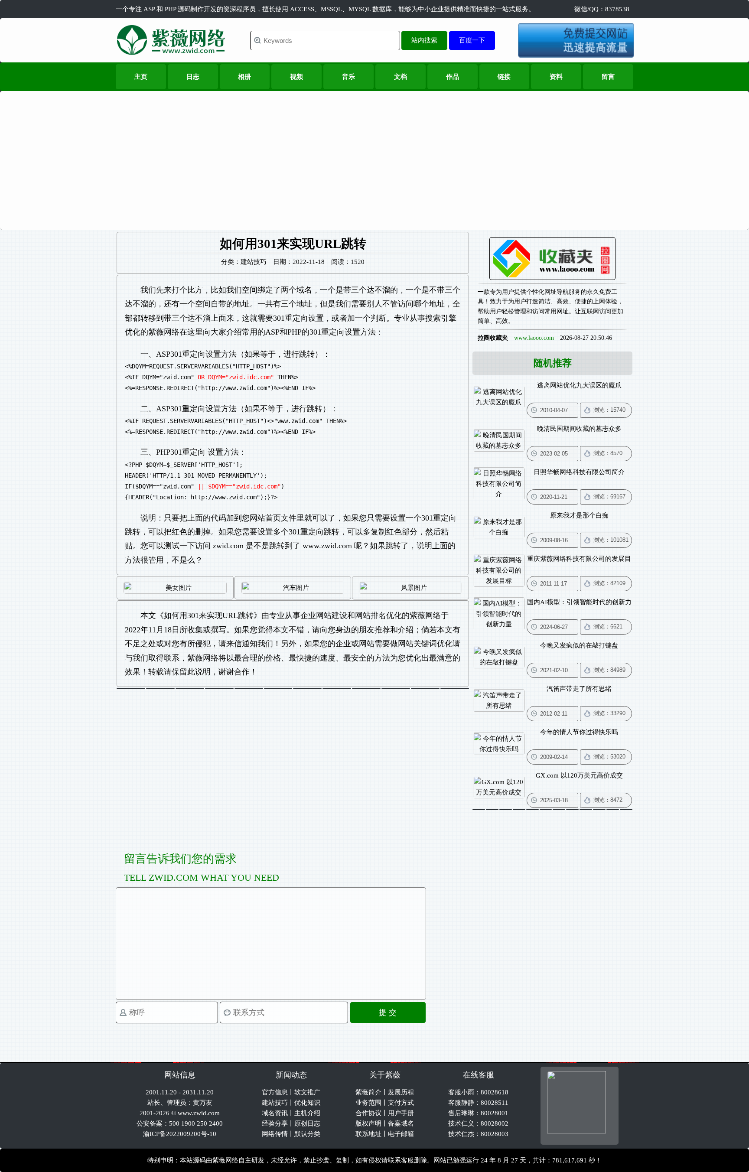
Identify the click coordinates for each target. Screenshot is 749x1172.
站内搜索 (424, 40)
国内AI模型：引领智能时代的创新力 (579, 602)
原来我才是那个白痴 (579, 515)
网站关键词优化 (425, 643)
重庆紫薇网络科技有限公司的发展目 (579, 558)
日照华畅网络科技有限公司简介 (579, 472)
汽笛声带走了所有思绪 (579, 688)
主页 (140, 76)
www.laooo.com (534, 338)
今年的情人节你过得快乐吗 (579, 732)
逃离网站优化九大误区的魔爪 (579, 385)
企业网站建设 (323, 615)
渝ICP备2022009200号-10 (179, 1133)
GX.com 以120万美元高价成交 (579, 775)
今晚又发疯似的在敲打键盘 (579, 645)
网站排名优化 (378, 615)
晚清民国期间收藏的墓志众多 (579, 428)
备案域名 (401, 1123)
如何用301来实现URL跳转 (209, 615)
